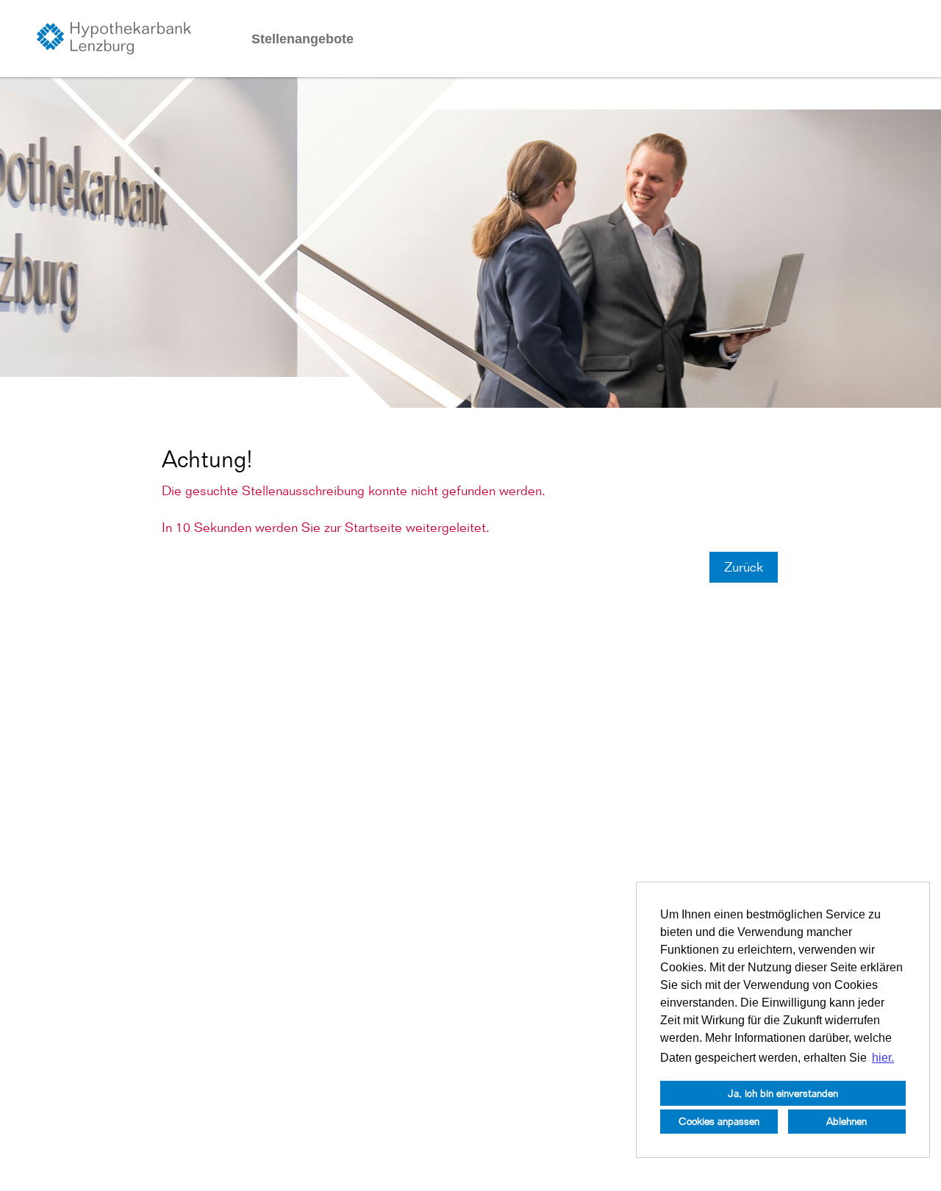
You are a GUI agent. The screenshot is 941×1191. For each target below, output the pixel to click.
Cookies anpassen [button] (719, 1121)
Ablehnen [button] (846, 1121)
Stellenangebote (302, 39)
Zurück (743, 567)
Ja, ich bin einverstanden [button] (783, 1093)
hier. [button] (883, 1057)
